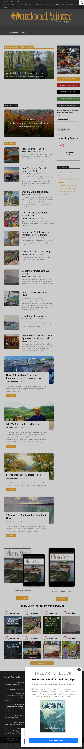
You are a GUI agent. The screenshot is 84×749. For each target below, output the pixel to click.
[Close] (79, 669)
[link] (81, 2)
